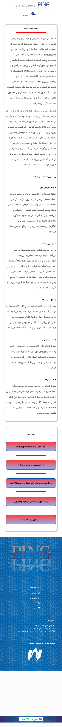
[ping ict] (31, 5)
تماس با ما (33, 598)
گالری (35, 607)
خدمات (35, 602)
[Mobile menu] (5, 6)
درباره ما (34, 593)
